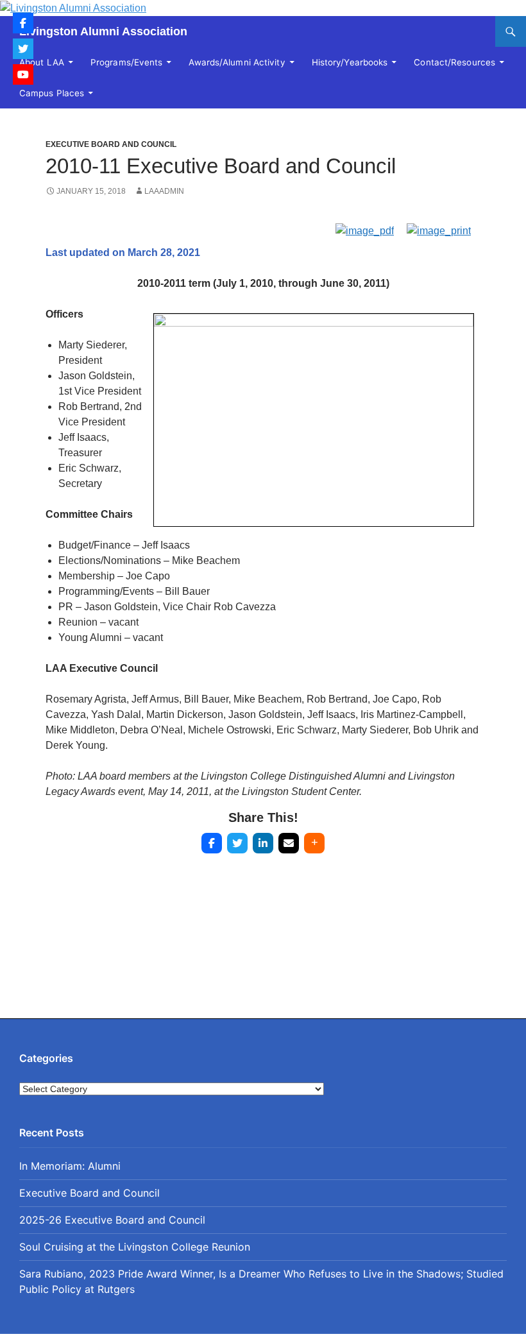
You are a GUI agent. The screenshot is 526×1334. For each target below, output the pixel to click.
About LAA (41, 62)
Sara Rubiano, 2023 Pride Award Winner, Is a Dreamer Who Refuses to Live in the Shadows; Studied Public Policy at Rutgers (261, 1281)
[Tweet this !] (237, 843)
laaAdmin (164, 191)
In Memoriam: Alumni (70, 1165)
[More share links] (314, 843)
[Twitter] (23, 48)
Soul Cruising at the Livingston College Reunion (134, 1246)
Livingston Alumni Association (103, 31)
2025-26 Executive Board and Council (112, 1219)
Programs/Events (126, 62)
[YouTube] (23, 74)
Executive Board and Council (111, 144)
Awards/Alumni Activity (237, 62)
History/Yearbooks (350, 62)
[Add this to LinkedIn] (263, 843)
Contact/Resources (454, 62)
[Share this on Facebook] (211, 843)
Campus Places (51, 93)
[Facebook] (23, 23)
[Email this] (288, 843)
